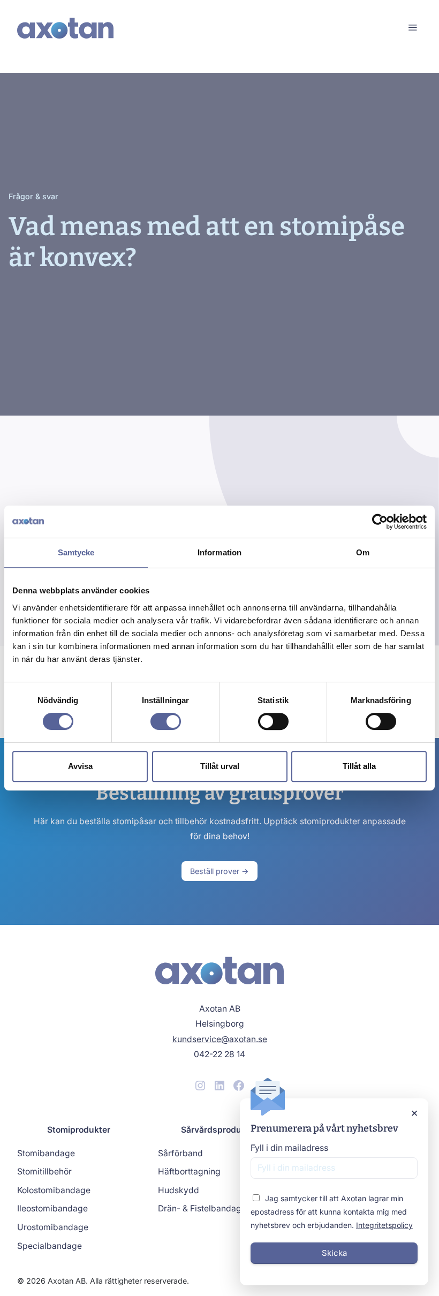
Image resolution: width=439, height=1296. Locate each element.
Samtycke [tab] (76, 552)
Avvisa (80, 766)
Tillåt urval (219, 766)
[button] (412, 28)
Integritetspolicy (384, 1225)
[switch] (165, 721)
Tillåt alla (359, 766)
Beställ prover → (219, 871)
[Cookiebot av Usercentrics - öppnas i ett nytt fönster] (380, 522)
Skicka (334, 1253)
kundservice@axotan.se (219, 1039)
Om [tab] (362, 552)
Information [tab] (219, 552)
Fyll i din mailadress (289, 1147)
